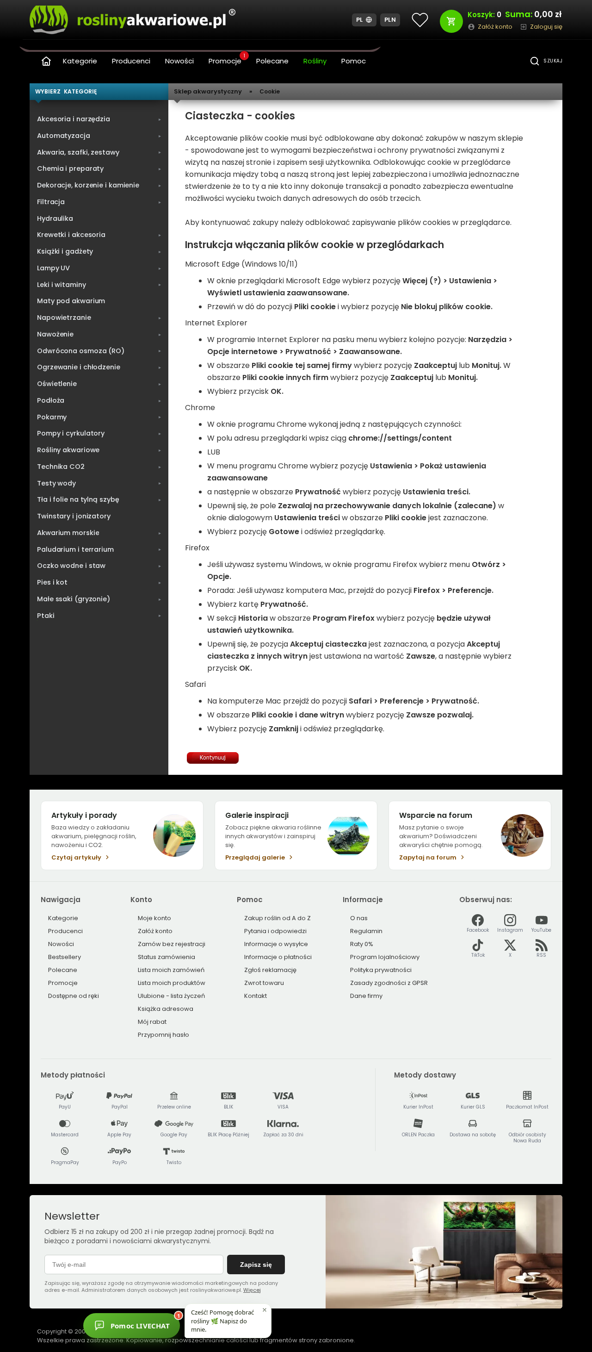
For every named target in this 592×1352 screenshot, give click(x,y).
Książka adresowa (165, 1008)
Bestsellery (64, 957)
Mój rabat (152, 1021)
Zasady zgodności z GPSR (389, 982)
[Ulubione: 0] (420, 20)
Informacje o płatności (278, 957)
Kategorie (80, 61)
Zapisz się (256, 1264)
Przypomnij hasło (163, 1034)
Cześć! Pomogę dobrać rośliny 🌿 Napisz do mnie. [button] (222, 1320)
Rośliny (315, 61)
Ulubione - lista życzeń (171, 995)
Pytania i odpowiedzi (275, 931)
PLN (390, 19)
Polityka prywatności (381, 970)
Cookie (269, 91)
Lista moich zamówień (171, 970)
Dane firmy (366, 995)
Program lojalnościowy (384, 957)
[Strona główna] (46, 61)
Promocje (227, 60)
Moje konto (154, 918)
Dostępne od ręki (73, 995)
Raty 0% (361, 944)
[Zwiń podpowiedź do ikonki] (264, 1309)
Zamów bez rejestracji (171, 944)
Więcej (252, 1290)
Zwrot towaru (264, 982)
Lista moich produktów (171, 982)
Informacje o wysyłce (276, 944)
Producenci (131, 61)
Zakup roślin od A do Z (277, 918)
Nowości (179, 61)
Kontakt (255, 995)
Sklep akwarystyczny (208, 91)
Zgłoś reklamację (270, 970)
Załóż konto (155, 931)
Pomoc (353, 61)
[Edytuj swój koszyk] (451, 21)
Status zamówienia (166, 957)
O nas (359, 918)
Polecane (272, 61)
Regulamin (366, 931)
